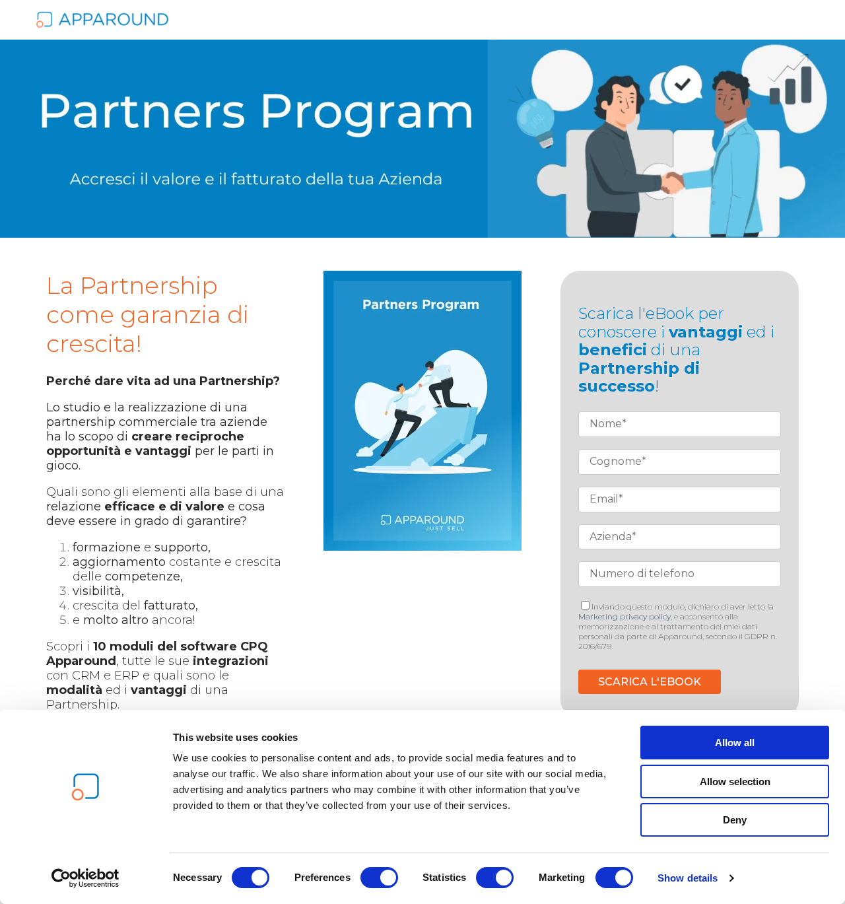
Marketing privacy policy (624, 616)
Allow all (735, 742)
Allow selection (735, 781)
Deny (735, 819)
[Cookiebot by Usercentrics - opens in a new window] (85, 878)
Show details (688, 878)
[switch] (379, 877)
